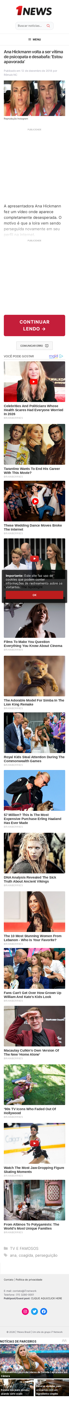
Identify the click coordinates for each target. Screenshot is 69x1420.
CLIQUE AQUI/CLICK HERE (46, 1298)
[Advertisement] (34, 165)
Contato (8, 1279)
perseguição (46, 1255)
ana (13, 1255)
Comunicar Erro (31, 345)
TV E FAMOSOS (24, 1248)
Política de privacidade (29, 1279)
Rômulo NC (10, 74)
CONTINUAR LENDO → (35, 325)
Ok (34, 595)
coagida (26, 1255)
